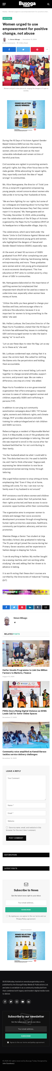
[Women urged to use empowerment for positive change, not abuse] (26, 70)
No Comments (10, 43)
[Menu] (4, 4)
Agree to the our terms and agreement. (27, 1042)
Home (5, 12)
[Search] (48, 4)
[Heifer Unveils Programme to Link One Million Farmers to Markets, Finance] (26, 653)
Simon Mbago (15, 39)
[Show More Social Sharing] (47, 49)
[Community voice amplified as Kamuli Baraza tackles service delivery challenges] (26, 735)
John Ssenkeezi (8, 1063)
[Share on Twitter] (23, 49)
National (7, 18)
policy (33, 1042)
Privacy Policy (21, 919)
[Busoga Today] (27, 4)
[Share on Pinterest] (37, 49)
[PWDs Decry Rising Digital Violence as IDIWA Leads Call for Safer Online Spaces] (26, 694)
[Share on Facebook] (9, 49)
